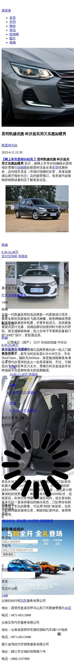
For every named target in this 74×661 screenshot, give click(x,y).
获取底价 (8, 554)
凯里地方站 (9, 145)
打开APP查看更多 (14, 295)
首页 (12, 17)
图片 (12, 38)
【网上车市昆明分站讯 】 (19, 159)
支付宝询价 (9, 256)
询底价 (23, 256)
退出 (12, 569)
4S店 (68, 608)
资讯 (12, 30)
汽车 (24, 600)
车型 (12, 22)
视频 (12, 42)
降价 (12, 26)
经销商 (14, 34)
